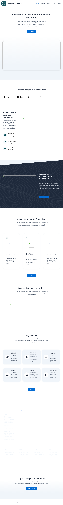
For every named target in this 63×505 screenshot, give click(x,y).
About (48, 3)
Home (37, 3)
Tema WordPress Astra (44, 502)
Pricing (53, 3)
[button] (31, 31)
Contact (59, 3)
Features (43, 3)
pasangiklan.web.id (14, 3)
